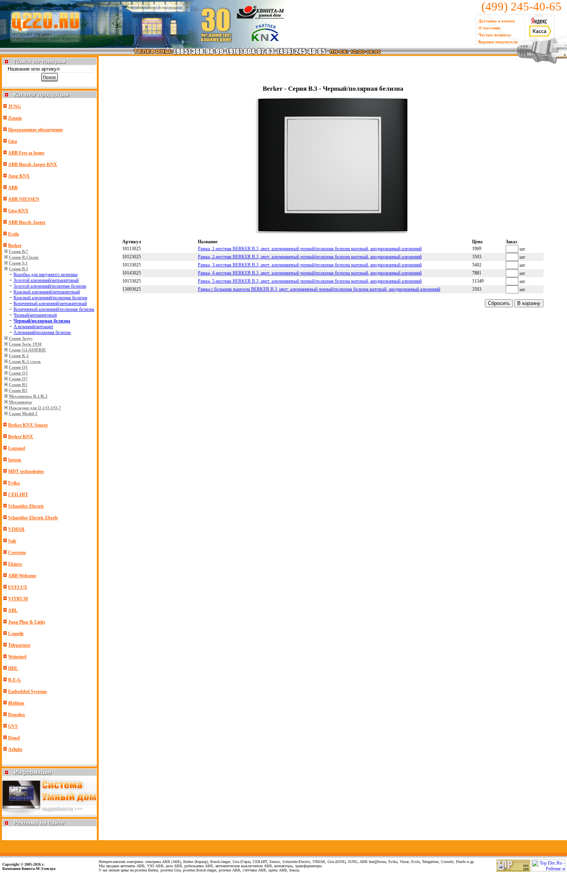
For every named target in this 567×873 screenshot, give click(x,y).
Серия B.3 (18, 268)
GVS (13, 726)
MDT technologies (26, 471)
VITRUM (18, 599)
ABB (13, 187)
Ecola (13, 234)
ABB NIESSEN (23, 199)
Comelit (16, 633)
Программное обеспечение (35, 129)
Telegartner (19, 645)
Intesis (14, 460)
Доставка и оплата (496, 21)
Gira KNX (18, 211)
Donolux (16, 714)
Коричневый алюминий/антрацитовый (50, 303)
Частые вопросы (494, 34)
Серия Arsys (20, 338)
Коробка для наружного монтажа (46, 274)
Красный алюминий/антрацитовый (47, 292)
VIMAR (16, 529)
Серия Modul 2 (23, 413)
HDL (13, 668)
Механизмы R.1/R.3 (28, 396)
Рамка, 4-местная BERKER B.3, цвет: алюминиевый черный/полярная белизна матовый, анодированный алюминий (310, 273)
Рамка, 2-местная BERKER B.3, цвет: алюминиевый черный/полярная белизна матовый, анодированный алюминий (310, 256)
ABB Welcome (22, 575)
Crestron (17, 552)
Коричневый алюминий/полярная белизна (54, 309)
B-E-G (14, 680)
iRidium (16, 703)
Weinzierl (17, 656)
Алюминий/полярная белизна (42, 332)
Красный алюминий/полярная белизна (50, 297)
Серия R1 (18, 384)
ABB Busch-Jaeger (27, 222)
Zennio (15, 118)
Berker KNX (20, 436)
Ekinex (15, 564)
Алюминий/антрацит (33, 326)
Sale (12, 541)
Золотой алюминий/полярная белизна (50, 286)
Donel (14, 738)
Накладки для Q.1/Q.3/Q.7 (35, 407)
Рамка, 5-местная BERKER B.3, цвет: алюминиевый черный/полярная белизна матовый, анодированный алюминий (310, 281)
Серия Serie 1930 (25, 344)
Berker (15, 245)
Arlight (15, 749)
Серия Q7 (18, 378)
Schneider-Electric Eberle (33, 517)
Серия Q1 (18, 367)
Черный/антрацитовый (35, 315)
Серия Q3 (18, 373)
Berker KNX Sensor (28, 425)
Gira (12, 141)
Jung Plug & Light (26, 622)
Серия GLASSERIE (27, 350)
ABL (13, 610)
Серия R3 (18, 390)
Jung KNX (19, 176)
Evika (14, 483)
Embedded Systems (27, 691)
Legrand (16, 448)
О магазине (489, 27)
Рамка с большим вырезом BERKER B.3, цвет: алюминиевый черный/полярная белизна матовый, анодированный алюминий (319, 289)
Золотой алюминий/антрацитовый (46, 280)
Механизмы (20, 402)
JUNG (14, 106)
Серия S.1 (18, 263)
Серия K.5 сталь (25, 361)
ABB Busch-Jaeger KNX (32, 164)
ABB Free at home (26, 153)
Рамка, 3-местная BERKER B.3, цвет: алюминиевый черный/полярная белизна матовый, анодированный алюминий (310, 265)
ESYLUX (17, 587)
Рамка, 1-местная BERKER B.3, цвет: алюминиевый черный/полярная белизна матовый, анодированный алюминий (310, 248)
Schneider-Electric (26, 506)
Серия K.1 (19, 355)
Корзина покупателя (498, 41)
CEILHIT (18, 494)
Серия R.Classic (24, 257)
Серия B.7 (18, 251)
